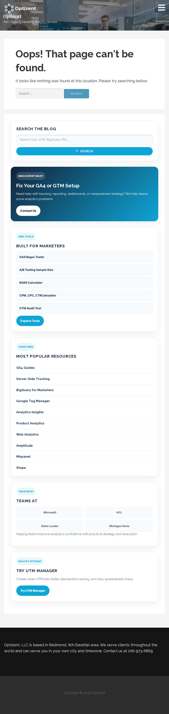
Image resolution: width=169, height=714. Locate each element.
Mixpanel (23, 456)
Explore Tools (30, 320)
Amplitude (24, 445)
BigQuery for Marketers (35, 390)
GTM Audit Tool (30, 308)
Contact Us (28, 210)
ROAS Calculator (31, 282)
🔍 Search (85, 151)
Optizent (12, 16)
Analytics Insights (30, 412)
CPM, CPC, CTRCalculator (37, 295)
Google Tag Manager (33, 401)
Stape (21, 468)
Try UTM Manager (32, 590)
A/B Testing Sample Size (36, 269)
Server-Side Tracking (33, 379)
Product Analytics (30, 423)
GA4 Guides (25, 368)
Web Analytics (27, 434)
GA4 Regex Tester (31, 257)
